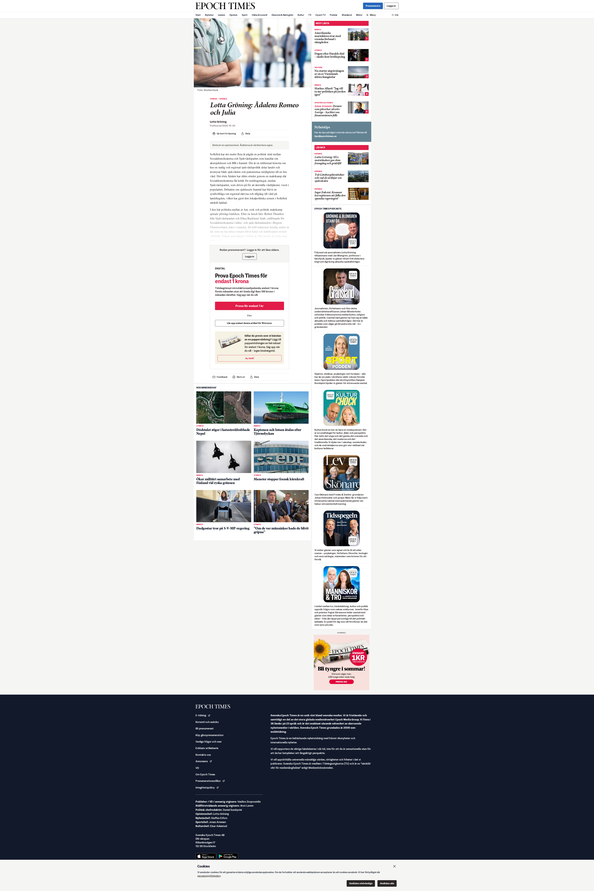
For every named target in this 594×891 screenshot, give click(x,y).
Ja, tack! (249, 358)
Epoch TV (320, 15)
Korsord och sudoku (207, 722)
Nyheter (209, 15)
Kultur (301, 15)
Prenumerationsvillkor (208, 780)
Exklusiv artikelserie (207, 748)
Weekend (347, 15)
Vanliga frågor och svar (209, 741)
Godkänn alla (387, 883)
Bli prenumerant (205, 728)
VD (197, 767)
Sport (245, 15)
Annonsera (202, 761)
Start (198, 15)
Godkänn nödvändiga (360, 883)
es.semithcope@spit (325, 136)
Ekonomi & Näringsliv (282, 15)
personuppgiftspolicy (209, 875)
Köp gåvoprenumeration (209, 735)
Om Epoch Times (205, 774)
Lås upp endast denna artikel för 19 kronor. (249, 323)
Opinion (233, 15)
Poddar (333, 15)
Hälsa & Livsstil (259, 15)
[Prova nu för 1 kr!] (341, 662)
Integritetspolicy (205, 787)
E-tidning (201, 715)
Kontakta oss (203, 754)
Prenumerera (373, 5)
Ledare (221, 15)
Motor (359, 15)
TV (309, 15)
